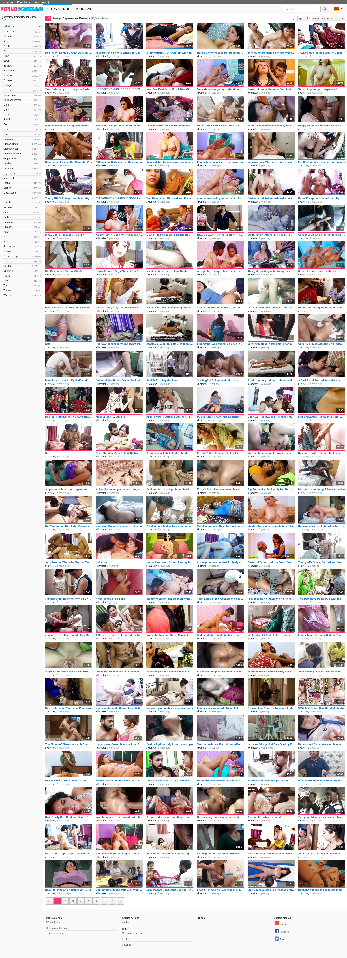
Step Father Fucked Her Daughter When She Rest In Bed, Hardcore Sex (68, 161)
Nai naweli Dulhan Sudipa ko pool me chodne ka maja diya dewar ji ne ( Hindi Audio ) (271, 780)
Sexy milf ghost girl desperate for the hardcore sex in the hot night (321, 89)
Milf (22, 197)
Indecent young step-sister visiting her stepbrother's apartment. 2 (169, 707)
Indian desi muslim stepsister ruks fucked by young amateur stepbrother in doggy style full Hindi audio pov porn (68, 125)
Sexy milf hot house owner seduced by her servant (169, 161)
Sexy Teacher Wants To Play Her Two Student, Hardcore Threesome (68, 562)
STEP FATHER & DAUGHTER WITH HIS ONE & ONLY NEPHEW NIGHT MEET (169, 52)
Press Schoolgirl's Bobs (110, 598)
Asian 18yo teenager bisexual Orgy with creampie (119, 489)
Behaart (22, 65)
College (22, 85)
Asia (22, 51)
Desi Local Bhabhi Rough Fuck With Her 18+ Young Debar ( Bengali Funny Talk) (119, 707)
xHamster (50, 56)
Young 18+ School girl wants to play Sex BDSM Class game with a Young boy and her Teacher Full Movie (68, 198)
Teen (22, 280)
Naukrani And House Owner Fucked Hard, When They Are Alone (119, 380)
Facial (22, 119)
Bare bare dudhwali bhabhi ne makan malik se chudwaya (271, 853)
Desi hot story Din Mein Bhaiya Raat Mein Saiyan (68, 416)
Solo (22, 261)
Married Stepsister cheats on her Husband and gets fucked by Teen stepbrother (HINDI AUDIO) (220, 489)
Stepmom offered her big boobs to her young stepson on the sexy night (271, 234)
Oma (22, 212)
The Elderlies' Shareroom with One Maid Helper (68, 744)
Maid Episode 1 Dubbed (110, 416)
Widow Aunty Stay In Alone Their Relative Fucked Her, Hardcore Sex (119, 307)
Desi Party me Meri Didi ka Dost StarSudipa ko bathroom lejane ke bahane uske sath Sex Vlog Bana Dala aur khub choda (68, 52)
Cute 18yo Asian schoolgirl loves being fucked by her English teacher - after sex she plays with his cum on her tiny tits (321, 234)
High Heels (22, 173)
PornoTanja (40, 2)
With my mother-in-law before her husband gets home (271, 343)
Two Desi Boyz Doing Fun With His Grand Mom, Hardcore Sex (321, 598)
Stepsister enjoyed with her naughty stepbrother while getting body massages (220, 161)
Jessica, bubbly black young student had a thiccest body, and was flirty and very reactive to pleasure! (169, 307)
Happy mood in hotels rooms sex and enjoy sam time (321, 125)
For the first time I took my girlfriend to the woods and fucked (321, 161)
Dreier (22, 114)
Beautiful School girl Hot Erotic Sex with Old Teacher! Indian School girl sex (271, 562)
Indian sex (102, 562)
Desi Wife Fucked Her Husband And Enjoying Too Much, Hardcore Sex (169, 125)
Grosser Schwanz (22, 153)
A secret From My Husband (264, 817)
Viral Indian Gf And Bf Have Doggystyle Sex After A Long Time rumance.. (271, 635)
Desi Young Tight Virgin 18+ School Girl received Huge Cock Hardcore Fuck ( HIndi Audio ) (68, 853)
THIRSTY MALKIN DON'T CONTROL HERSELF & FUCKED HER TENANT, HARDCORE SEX (169, 780)
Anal (22, 41)
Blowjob (22, 75)
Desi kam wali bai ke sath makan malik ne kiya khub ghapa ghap (271, 198)
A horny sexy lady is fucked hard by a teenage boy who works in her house (169, 453)
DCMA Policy (53, 922)
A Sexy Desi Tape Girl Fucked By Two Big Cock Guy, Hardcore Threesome (119, 635)
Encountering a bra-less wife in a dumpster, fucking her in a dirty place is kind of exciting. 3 (220, 889)
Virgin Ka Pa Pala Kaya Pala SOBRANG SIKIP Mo (68, 671)
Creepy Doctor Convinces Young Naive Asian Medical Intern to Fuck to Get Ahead (220, 307)
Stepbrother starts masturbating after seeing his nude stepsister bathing (271, 525)
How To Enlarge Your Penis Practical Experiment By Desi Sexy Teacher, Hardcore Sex (68, 707)
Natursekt (22, 207)
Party (22, 231)
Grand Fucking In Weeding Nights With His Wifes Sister (169, 234)
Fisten (22, 134)
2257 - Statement (55, 933)
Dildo (22, 109)
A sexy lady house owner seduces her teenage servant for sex (119, 234)
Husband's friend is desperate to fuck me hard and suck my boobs (321, 889)
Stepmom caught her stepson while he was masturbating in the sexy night (119, 853)
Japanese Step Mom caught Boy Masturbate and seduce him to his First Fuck (68, 635)
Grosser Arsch (22, 148)
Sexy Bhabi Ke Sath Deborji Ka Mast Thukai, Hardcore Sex (119, 453)
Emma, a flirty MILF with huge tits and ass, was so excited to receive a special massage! (271, 161)
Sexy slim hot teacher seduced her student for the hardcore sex (321, 271)
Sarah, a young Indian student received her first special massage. (271, 380)
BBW (22, 56)
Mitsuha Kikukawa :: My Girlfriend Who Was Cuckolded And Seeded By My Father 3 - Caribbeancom (68, 380)
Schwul (22, 251)
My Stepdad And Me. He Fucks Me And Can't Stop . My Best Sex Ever (220, 853)
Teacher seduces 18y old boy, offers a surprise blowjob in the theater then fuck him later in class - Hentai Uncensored (220, 744)
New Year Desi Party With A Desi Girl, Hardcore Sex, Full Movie (169, 89)
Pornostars (84, 9)
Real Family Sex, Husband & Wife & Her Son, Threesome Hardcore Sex (68, 817)
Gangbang (22, 139)
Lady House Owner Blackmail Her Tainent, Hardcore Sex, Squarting (119, 744)
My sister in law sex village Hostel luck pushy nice (169, 271)
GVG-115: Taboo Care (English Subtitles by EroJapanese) (321, 707)
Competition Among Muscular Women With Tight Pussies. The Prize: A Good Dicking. (119, 889)
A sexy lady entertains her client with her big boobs (119, 780)
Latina (22, 183)
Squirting (22, 270)
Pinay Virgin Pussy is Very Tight (64, 234)
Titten (22, 285)
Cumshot (22, 90)
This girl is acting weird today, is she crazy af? (271, 271)
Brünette (22, 80)
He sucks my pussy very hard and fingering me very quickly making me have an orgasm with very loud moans (220, 817)
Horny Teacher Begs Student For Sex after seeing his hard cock (119, 271)
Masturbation (22, 192)
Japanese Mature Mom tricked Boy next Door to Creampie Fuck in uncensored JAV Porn (68, 598)
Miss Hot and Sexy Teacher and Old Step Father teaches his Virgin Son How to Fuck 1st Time (119, 52)
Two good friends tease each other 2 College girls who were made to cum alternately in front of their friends (321, 817)
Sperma (22, 266)
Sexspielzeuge (22, 256)
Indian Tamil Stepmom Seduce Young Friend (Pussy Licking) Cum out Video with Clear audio (321, 635)
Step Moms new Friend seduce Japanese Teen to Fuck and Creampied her (169, 853)
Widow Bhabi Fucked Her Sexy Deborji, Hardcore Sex (271, 125)
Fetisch (22, 124)
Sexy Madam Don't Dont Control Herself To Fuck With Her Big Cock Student (169, 889)
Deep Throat (22, 95)
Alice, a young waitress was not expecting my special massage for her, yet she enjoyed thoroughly (169, 416)
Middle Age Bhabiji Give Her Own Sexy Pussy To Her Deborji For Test (68, 307)
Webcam (22, 295)
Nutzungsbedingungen (57, 928)
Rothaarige (22, 246)
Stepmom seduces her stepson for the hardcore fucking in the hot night (68, 489)
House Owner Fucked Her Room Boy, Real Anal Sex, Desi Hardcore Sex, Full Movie (220, 52)
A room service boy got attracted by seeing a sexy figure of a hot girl (220, 198)
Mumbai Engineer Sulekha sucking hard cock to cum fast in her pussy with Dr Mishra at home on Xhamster (220, 525)
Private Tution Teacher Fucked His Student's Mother (220, 453)
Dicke (22, 104)
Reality (22, 241)
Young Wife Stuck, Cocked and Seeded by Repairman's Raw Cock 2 (321, 562)
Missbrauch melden (132, 933)
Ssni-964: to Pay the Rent (162, 380)
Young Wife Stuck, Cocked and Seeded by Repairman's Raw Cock (220, 598)
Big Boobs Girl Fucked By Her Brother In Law (271, 489)
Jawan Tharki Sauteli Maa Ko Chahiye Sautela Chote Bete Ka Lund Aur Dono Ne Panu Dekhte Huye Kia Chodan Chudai (321, 52)
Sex (47, 343)
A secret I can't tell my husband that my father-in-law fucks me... (271, 707)
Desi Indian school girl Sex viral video (321, 489)
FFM (22, 129)
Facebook (285, 932)
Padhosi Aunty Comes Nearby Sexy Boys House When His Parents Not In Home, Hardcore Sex (271, 671)
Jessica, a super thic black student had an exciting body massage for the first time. (169, 343)
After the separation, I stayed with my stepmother (321, 853)
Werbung (126, 922)
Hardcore (22, 168)
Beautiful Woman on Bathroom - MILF (68, 889)
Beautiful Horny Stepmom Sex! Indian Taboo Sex (271, 89)
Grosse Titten (22, 144)
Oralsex (22, 217)
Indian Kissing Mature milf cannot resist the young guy (271, 307)
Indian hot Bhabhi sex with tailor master (119, 671)
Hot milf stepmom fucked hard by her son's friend (321, 198)
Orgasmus (22, 222)
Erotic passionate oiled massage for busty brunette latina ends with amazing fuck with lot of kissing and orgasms (271, 889)
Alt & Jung (22, 31)
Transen (22, 290)
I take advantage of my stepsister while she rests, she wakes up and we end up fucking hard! (321, 416)
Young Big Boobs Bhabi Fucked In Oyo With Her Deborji (169, 671)
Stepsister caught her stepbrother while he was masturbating (119, 125)
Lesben (22, 187)
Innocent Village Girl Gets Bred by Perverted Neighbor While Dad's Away (271, 744)
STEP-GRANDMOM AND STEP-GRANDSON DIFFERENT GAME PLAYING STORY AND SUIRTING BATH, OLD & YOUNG (119, 198)
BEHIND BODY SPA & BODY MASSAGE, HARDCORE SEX (68, 780)
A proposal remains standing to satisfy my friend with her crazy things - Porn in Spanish (169, 817)
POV (22, 236)
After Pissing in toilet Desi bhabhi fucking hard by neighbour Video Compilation (321, 671)
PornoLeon (23, 2)
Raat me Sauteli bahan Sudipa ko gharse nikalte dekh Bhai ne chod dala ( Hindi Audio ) (220, 234)
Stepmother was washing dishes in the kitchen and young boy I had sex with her (220, 343)
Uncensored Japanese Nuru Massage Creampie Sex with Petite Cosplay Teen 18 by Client (321, 744)
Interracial (22, 178)
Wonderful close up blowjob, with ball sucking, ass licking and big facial (119, 817)
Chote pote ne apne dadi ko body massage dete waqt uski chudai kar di (220, 562)
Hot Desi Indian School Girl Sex (64, 271)
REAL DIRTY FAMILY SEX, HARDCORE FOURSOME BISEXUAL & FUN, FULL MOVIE (220, 125)
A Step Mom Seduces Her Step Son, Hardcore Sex (119, 161)
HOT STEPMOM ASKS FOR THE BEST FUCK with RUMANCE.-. (119, 89)
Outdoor (22, 227)
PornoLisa (7, 2)
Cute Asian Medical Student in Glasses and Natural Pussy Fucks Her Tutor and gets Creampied (321, 343)
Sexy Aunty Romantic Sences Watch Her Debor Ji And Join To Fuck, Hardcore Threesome (271, 52)
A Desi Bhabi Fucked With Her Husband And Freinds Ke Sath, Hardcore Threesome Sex (321, 380)
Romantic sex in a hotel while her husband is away (321, 525)
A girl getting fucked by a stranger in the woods (169, 525)
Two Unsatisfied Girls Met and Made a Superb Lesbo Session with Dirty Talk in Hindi (169, 198)
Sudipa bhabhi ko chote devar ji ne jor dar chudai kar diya (220, 635)
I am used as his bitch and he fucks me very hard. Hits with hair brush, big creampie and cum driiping (271, 598)
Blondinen (22, 70)
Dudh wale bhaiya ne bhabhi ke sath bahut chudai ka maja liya (271, 416)
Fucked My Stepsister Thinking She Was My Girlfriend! (321, 780)
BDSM (22, 61)
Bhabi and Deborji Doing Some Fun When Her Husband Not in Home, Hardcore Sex (321, 307)
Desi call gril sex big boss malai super (169, 744)
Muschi (22, 202)
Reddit (283, 924)
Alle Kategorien (58, 9)
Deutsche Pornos (22, 100)
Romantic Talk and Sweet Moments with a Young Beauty (169, 635)
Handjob (22, 163)
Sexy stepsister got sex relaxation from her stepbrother (220, 89)
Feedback (127, 944)
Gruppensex (22, 158)
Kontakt (126, 939)
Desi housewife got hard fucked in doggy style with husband (321, 453)
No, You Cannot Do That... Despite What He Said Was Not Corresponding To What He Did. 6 (68, 525)
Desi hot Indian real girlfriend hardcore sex (169, 489)
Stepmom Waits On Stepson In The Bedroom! (119, 525)
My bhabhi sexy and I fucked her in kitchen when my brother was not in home (271, 453)
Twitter (283, 939)
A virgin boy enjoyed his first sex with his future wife (220, 271)
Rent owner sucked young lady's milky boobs (119, 343)
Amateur (22, 36)
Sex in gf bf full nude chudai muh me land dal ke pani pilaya (220, 380)
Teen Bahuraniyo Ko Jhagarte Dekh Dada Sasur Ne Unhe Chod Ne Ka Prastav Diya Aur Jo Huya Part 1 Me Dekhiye (68, 89)
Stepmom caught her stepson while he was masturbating (169, 598)
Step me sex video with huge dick (218, 707)
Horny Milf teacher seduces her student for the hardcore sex (220, 780)
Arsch (22, 46)
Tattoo (22, 275)
